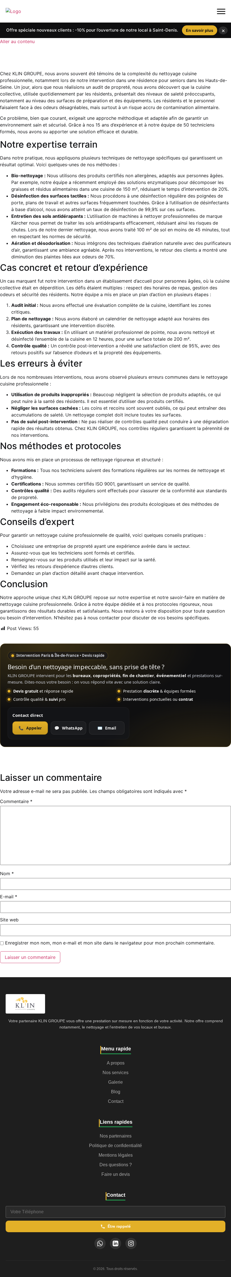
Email (106, 728)
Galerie (115, 1082)
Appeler (30, 728)
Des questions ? (115, 1164)
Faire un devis (115, 1174)
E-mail (8, 896)
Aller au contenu (17, 41)
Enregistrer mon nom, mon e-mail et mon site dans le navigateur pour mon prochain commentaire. (110, 943)
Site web (9, 919)
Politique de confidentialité (115, 1145)
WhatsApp (68, 728)
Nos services (115, 1072)
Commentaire (16, 801)
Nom (7, 873)
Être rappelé (119, 1226)
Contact (115, 1101)
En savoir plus (199, 30)
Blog (115, 1091)
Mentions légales (116, 1155)
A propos (116, 1063)
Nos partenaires (116, 1136)
